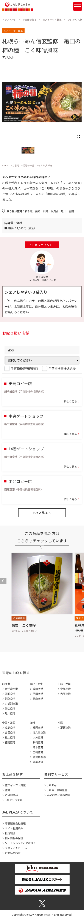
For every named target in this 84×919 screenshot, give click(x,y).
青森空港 (38, 699)
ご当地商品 (11, 795)
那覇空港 (65, 727)
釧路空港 (10, 699)
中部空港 (65, 689)
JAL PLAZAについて (17, 812)
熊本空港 (38, 747)
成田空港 (38, 689)
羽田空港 (38, 694)
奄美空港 (38, 762)
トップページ (9, 19)
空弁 (7, 790)
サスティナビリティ (16, 848)
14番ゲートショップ (26, 448)
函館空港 (10, 694)
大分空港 (38, 737)
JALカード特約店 (57, 790)
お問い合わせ (12, 853)
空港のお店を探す (16, 672)
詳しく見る (70, 401)
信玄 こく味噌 (24, 625)
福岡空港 (38, 727)
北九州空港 (39, 732)
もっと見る (40, 513)
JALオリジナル (13, 800)
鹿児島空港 (39, 757)
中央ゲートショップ (26, 416)
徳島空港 (10, 742)
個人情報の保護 (14, 838)
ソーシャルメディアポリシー (21, 843)
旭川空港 (10, 713)
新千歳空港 (11, 689)
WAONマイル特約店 (58, 795)
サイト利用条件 (14, 828)
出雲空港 (10, 732)
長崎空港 (38, 742)
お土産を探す (29, 19)
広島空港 (10, 727)
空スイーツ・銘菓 (52, 19)
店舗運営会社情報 (15, 823)
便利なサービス (56, 774)
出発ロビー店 (20, 383)
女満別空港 (11, 703)
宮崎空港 (38, 752)
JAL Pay (51, 785)
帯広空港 (10, 708)
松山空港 (10, 737)
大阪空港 (65, 694)
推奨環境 (10, 833)
